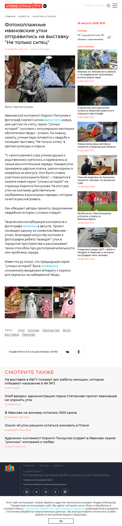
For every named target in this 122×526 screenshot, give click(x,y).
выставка (12, 334)
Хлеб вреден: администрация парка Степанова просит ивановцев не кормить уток (61, 398)
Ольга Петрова (39, 49)
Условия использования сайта (37, 479)
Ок (61, 521)
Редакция (58, 466)
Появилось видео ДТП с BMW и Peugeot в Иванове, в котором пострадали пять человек (96, 252)
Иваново (28, 334)
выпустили (52, 120)
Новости (24, 16)
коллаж (33, 330)
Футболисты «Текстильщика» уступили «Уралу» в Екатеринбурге (95, 216)
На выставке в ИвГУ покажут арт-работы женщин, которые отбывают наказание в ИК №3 (54, 381)
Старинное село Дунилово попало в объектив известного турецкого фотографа (96, 110)
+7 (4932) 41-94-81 (94, 5)
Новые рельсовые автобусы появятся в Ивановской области (97, 145)
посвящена (49, 266)
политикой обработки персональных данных (54, 508)
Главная (10, 16)
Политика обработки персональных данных (44, 484)
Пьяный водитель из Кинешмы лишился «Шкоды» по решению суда (96, 180)
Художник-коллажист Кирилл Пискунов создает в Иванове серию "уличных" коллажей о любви (60, 440)
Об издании (29, 466)
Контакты (44, 466)
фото (67, 330)
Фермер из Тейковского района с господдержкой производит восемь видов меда (97, 74)
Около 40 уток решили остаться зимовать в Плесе (47, 425)
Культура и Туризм (44, 16)
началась (30, 226)
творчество (51, 330)
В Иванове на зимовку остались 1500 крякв (41, 413)
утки (21, 330)
